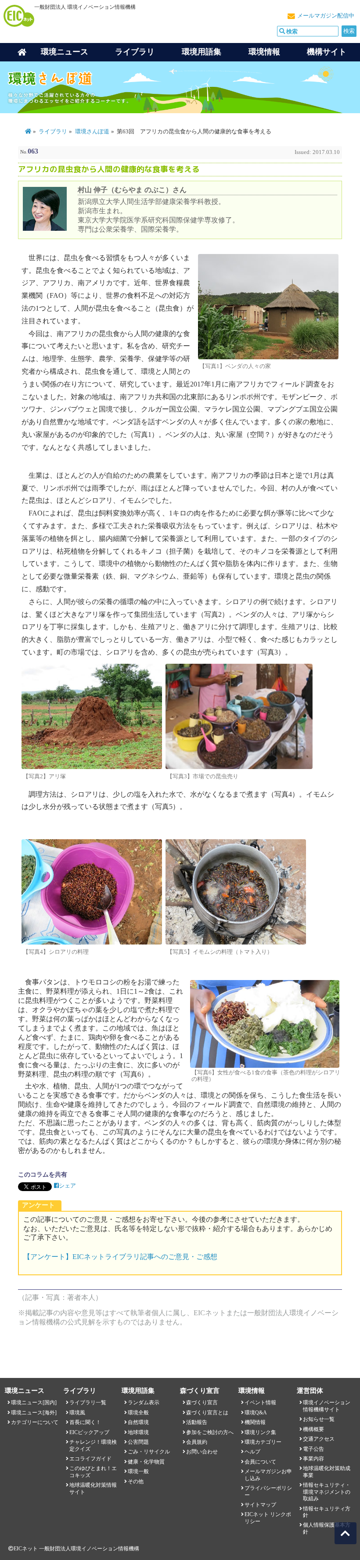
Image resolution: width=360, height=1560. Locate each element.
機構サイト (326, 51)
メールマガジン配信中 (325, 16)
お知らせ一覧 (319, 1419)
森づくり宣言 (202, 1402)
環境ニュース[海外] (34, 1413)
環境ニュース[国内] (34, 1402)
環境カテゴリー (263, 1442)
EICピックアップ (89, 1432)
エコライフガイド (90, 1459)
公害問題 (138, 1442)
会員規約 (196, 1442)
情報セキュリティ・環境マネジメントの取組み (326, 1492)
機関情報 (255, 1422)
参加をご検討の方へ (210, 1432)
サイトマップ (260, 1505)
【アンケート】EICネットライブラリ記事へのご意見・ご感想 (120, 1256)
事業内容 (313, 1459)
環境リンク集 (260, 1432)
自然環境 (138, 1422)
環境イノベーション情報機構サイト (326, 1405)
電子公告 (313, 1449)
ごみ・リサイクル (149, 1452)
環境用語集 (201, 51)
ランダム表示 (143, 1402)
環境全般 (138, 1413)
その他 (136, 1481)
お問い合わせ (202, 1452)
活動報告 (196, 1422)
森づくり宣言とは (207, 1413)
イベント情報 (260, 1402)
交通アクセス (319, 1439)
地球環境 (138, 1432)
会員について (260, 1462)
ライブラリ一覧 (87, 1402)
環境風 (77, 1413)
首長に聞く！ (85, 1422)
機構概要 (313, 1429)
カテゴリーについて (34, 1422)
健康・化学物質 (146, 1462)
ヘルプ (252, 1452)
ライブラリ (135, 51)
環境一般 (138, 1471)
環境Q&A (256, 1413)
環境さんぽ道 (92, 132)
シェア (67, 1186)
